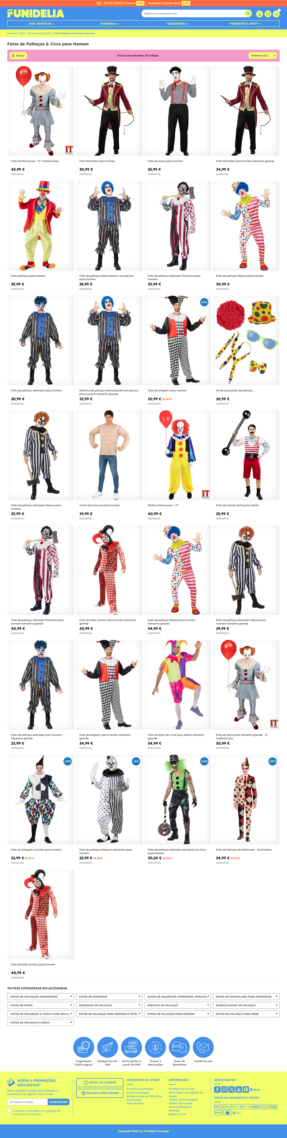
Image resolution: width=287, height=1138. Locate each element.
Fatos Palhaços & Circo (40, 33)
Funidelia (12, 33)
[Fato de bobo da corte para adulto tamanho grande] (177, 685)
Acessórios (176, 23)
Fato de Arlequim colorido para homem (36, 849)
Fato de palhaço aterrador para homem (36, 390)
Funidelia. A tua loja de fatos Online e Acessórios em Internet (35, 13)
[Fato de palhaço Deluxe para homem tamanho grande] (177, 570)
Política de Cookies (181, 1103)
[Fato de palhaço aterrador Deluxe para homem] (41, 455)
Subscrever (58, 1102)
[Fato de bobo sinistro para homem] (41, 914)
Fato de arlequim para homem (167, 390)
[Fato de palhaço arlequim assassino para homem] (109, 800)
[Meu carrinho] (276, 13)
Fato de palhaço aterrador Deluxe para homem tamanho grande (241, 621)
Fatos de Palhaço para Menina (171, 1014)
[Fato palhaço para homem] (41, 226)
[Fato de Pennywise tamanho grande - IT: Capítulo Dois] (246, 685)
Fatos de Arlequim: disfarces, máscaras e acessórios (179, 996)
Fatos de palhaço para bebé (237, 1014)
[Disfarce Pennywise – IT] (177, 455)
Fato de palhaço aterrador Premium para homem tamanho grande (37, 621)
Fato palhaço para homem (28, 275)
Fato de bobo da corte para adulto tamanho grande (176, 736)
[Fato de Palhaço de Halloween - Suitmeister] (246, 800)
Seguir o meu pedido (102, 1093)
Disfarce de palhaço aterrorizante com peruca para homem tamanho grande (108, 392)
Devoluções (134, 1099)
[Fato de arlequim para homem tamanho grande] (109, 685)
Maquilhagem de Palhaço (236, 1005)
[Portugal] (217, 1089)
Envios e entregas (138, 1092)
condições (51, 1110)
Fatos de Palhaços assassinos (33, 996)
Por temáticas (40, 23)
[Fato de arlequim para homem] (177, 340)
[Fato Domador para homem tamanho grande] (246, 111)
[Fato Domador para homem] (109, 111)
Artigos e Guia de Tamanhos (144, 1096)
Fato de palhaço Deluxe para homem (240, 275)
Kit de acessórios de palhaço (234, 390)
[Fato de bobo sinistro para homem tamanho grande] (109, 570)
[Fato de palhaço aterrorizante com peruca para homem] (109, 226)
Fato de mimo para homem (165, 161)
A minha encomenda (140, 1088)
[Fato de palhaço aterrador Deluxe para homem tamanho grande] (246, 570)
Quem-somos (177, 1114)
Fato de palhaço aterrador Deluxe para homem (36, 507)
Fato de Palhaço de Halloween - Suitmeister (244, 849)
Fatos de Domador (93, 996)
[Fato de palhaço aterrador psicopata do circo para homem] (177, 800)
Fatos (22, 33)
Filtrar (20, 55)
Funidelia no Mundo (181, 1088)
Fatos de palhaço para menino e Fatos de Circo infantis (111, 1014)
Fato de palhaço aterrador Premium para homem (174, 277)
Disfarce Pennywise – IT (163, 505)
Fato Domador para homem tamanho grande (245, 161)
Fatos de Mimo (21, 1005)
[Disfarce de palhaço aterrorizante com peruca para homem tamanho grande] (109, 340)
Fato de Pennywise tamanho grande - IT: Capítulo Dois (242, 736)
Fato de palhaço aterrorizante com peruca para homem (106, 277)
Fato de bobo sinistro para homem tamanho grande (107, 621)
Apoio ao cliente (102, 1082)
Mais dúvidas (135, 1103)
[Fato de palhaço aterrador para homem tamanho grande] (41, 685)
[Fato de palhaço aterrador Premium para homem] (177, 226)
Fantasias (108, 23)
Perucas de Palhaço (162, 1005)
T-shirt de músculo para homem (99, 505)
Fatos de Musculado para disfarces (244, 996)
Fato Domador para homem (97, 161)
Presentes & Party (244, 23)
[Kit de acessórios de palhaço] (246, 340)
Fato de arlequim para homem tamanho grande (105, 736)
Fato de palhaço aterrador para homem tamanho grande (36, 736)
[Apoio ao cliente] (267, 13)
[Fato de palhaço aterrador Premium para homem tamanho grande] (41, 570)
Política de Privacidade (183, 1099)
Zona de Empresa (180, 1106)
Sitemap (174, 1110)
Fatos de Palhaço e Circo (30, 1022)
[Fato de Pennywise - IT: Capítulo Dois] (41, 111)
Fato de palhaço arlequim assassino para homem (105, 851)
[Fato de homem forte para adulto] (246, 455)
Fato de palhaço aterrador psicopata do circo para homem (177, 851)
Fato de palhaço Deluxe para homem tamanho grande (171, 621)
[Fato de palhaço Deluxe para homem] (246, 226)
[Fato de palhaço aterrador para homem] (41, 340)
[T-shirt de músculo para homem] (109, 455)
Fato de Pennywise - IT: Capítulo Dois (35, 161)
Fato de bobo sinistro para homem (33, 964)
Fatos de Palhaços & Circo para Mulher (41, 1014)
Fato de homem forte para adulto (237, 505)
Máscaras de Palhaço (95, 1005)
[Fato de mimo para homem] (177, 111)
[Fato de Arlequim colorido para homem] (41, 800)
